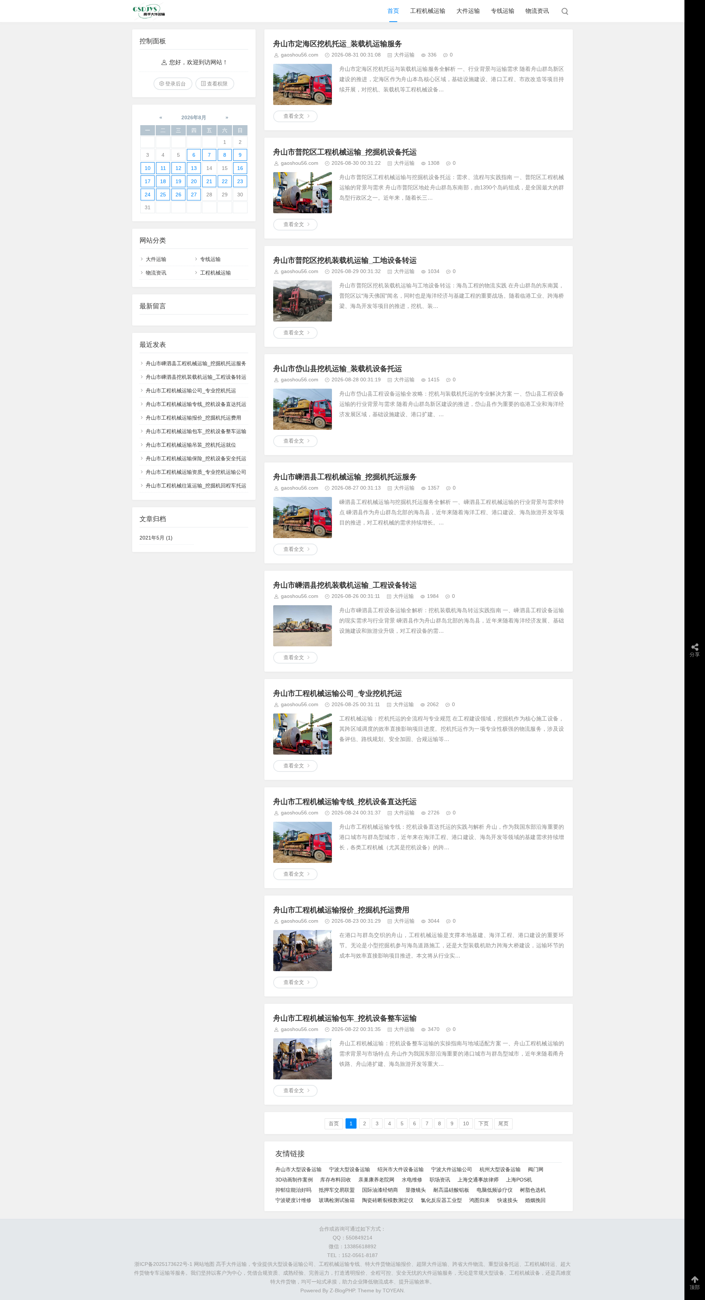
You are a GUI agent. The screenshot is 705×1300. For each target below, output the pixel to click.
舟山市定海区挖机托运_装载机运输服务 (337, 44)
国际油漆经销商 (380, 1190)
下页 (483, 1123)
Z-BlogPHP (342, 1290)
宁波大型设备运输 (349, 1169)
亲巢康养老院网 (376, 1180)
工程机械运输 (427, 11)
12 (178, 168)
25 (163, 194)
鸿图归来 (479, 1200)
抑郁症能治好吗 (293, 1190)
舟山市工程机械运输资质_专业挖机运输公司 (196, 472)
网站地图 (204, 1264)
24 (148, 194)
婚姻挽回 (535, 1200)
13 (194, 168)
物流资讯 (537, 11)
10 (466, 1123)
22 (225, 181)
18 (163, 181)
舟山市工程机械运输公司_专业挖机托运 (337, 693)
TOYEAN (393, 1290)
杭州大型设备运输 (500, 1169)
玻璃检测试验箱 (337, 1200)
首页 (393, 11)
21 (209, 181)
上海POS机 (519, 1180)
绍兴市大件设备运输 (400, 1169)
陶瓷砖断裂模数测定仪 (387, 1200)
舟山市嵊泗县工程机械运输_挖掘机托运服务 (345, 477)
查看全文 (293, 116)
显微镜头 (415, 1190)
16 (240, 168)
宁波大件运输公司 (451, 1169)
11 (163, 168)
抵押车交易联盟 (337, 1190)
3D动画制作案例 (294, 1180)
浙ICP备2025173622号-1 (163, 1264)
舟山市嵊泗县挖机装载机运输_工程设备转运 (345, 585)
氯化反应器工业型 (441, 1200)
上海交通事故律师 (478, 1180)
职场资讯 (440, 1180)
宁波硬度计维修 (293, 1200)
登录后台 (175, 84)
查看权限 (217, 84)
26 (178, 194)
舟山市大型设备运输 (298, 1169)
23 (240, 181)
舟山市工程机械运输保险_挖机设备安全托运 (196, 458)
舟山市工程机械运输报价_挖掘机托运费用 (341, 910)
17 (148, 181)
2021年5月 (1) (156, 538)
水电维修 (412, 1180)
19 (178, 181)
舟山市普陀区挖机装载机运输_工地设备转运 (345, 260)
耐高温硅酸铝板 (451, 1190)
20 (194, 181)
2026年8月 (194, 117)
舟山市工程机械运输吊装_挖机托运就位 (191, 445)
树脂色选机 (533, 1190)
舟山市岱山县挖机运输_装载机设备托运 (337, 368)
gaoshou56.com (299, 55)
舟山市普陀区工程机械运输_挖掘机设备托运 (345, 152)
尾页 (503, 1123)
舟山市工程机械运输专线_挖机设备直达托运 (345, 802)
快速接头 (507, 1200)
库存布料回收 (335, 1180)
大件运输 (468, 11)
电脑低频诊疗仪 (495, 1190)
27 (194, 194)
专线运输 (502, 11)
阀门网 (535, 1169)
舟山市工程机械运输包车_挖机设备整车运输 (345, 1018)
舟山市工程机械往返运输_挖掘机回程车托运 (196, 486)
